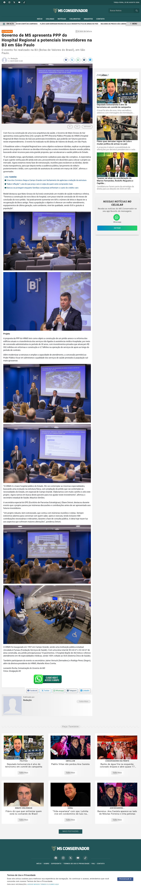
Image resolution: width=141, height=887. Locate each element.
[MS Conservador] (70, 10)
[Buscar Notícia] (136, 10)
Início (40, 19)
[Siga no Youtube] (19, 2)
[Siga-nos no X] (70, 858)
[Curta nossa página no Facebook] (55, 858)
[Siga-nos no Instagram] (63, 858)
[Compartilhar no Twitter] (72, 60)
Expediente (56, 864)
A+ (77, 127)
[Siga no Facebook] (4, 2)
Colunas (51, 19)
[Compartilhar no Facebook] (66, 60)
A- (70, 127)
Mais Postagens (70, 831)
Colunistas (76, 19)
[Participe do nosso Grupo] (47, 680)
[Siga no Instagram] (9, 2)
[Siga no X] (14, 2)
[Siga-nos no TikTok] (85, 858)
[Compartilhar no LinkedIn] (90, 60)
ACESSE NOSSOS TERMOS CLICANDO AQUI (43, 884)
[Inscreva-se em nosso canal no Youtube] (77, 858)
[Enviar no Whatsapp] (78, 60)
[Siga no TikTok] (24, 2)
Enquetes (89, 19)
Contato (100, 19)
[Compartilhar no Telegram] (84, 60)
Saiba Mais (83, 701)
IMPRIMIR (87, 127)
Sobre (46, 864)
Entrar (117, 228)
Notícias (63, 19)
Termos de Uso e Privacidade (76, 864)
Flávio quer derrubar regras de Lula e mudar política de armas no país (60, 24)
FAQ (93, 864)
